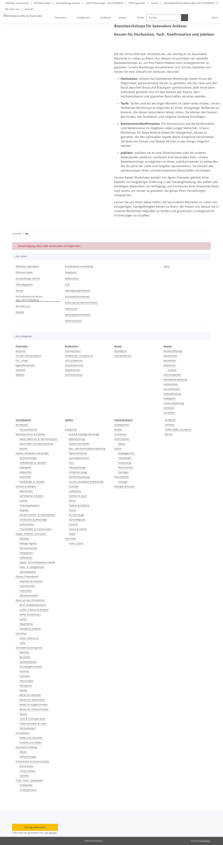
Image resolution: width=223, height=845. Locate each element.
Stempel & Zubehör (30, 628)
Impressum (71, 308)
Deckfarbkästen (28, 661)
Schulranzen (26, 766)
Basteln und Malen (79, 443)
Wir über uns (12, 9)
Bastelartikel (170, 355)
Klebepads (25, 467)
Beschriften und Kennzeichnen (37, 443)
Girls (71, 462)
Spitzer (23, 714)
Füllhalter (25, 676)
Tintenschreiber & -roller (33, 723)
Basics (121, 443)
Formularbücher (28, 548)
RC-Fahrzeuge (76, 514)
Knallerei (20, 369)
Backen (118, 429)
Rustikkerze (120, 351)
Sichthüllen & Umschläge (33, 519)
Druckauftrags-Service (68, 3)
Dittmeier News (42, 3)
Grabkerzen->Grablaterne (79, 355)
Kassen (23, 448)
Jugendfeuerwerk (25, 365)
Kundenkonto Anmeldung (79, 266)
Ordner (24, 500)
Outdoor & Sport (78, 495)
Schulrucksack (27, 770)
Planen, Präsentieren (27, 576)
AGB (67, 284)
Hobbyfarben (171, 384)
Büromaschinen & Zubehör (30, 434)
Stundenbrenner (74, 365)
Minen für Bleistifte (30, 695)
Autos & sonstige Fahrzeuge (84, 434)
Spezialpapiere (28, 571)
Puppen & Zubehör (79, 505)
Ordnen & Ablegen (26, 486)
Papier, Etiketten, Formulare (31, 533)
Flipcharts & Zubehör (31, 581)
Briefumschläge (28, 457)
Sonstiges (123, 472)
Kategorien (71, 429)
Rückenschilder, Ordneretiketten (37, 514)
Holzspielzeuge (77, 467)
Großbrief (170, 420)
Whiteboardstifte (29, 595)
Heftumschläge (28, 756)
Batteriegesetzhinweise (77, 314)
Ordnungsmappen (30, 505)
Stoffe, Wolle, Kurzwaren (178, 429)
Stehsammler (27, 524)
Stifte (22, 642)
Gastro (117, 448)
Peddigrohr (170, 398)
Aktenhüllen (26, 491)
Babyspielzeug (77, 438)
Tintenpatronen (28, 789)
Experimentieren (78, 453)
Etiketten (24, 538)
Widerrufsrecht (73, 320)
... (66, 424)
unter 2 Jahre (76, 543)
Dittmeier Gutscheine (17, 3)
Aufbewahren (121, 424)
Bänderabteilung (173, 351)
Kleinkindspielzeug (79, 476)
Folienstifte (26, 590)
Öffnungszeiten (136, 3)
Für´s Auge (22, 360)
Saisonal (172, 369)
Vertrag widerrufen (35, 827)
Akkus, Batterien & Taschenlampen (38, 438)
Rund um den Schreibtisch (30, 600)
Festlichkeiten (121, 438)
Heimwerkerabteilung (175, 379)
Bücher (169, 434)
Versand (52, 832)
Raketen (20, 374)
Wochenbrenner (74, 374)
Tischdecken (125, 457)
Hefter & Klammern (30, 614)
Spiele (72, 533)
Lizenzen (74, 486)
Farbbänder (26, 785)
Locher (23, 619)
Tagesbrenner (72, 369)
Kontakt (29, 9)
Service (155, 3)
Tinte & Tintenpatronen (32, 718)
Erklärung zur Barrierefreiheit (81, 302)
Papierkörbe (26, 623)
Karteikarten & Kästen (32, 495)
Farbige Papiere (28, 543)
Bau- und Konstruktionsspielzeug (87, 448)
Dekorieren (170, 365)
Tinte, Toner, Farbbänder (29, 780)
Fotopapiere (26, 552)
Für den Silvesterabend (28, 355)
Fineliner (24, 671)
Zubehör (24, 775)
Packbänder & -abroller (32, 481)
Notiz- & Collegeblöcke (32, 567)
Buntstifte (25, 657)
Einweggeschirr (126, 453)
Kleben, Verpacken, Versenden (32, 453)
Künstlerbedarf (172, 388)
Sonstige (122, 481)
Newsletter (71, 272)
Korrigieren (26, 685)
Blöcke (23, 751)
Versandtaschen (28, 429)
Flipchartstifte (27, 585)
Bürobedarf (170, 360)
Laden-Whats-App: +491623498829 (104, 3)
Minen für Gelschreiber (32, 699)
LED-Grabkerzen (74, 360)
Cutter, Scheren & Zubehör (34, 609)
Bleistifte (24, 652)
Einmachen (120, 434)
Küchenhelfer (121, 476)
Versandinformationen (77, 296)
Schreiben (169, 407)
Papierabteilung (172, 393)
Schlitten (170, 424)
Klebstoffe (25, 476)
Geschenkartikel (172, 374)
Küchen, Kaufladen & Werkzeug (86, 481)
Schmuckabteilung (174, 403)
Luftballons (75, 491)
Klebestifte (25, 472)
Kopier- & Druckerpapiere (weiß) (37, 562)
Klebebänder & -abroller (33, 462)
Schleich (73, 524)
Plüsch (72, 500)
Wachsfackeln (125, 467)
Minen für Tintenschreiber (34, 709)
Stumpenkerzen (123, 355)
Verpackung (124, 462)
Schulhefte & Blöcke (26, 747)
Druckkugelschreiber (31, 666)
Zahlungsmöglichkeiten (77, 290)
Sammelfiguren (77, 519)
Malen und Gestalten (31, 737)
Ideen (167, 266)
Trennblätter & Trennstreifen (35, 529)
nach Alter (70, 538)
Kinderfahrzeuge (78, 472)
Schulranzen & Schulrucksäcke (32, 761)
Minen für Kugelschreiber (34, 704)
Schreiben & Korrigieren (29, 647)
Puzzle (72, 510)
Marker (23, 690)
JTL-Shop (206, 840)
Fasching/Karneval (79, 457)
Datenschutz (72, 278)
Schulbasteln (23, 732)
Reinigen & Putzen (124, 486)
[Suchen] (184, 17)
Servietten (169, 412)
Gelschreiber (27, 680)
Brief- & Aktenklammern (33, 604)
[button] (194, 17)
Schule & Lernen (78, 529)
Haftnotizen (26, 557)
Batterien (21, 351)
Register (24, 510)
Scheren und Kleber (30, 742)
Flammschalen (73, 351)
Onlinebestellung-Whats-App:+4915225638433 (189, 3)
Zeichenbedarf (28, 728)
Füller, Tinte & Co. (29, 638)
